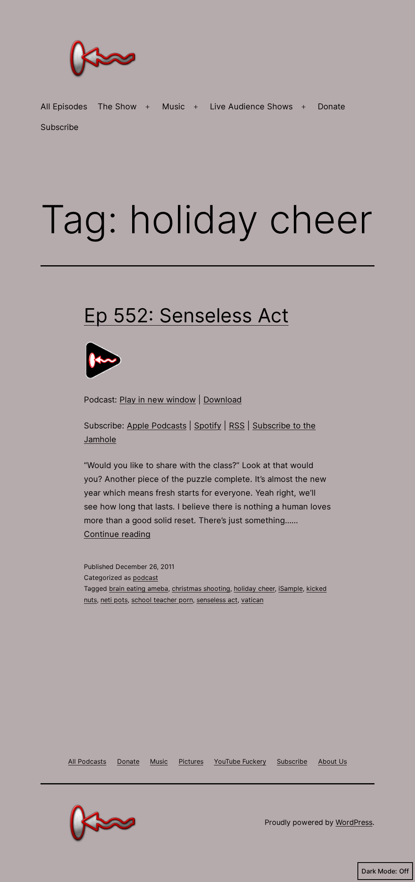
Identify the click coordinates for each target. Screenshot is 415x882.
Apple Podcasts (156, 425)
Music (173, 106)
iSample (290, 588)
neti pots (114, 600)
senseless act (217, 600)
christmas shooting (201, 588)
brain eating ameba (138, 588)
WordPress (354, 822)
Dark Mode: (379, 871)
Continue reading (117, 534)
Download (222, 400)
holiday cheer (254, 588)
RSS (237, 425)
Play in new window (158, 400)
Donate (331, 106)
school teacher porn (162, 600)
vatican (252, 600)
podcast (145, 577)
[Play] (104, 359)
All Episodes (64, 106)
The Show (117, 106)
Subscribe (60, 127)
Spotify (207, 425)
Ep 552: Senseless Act (186, 315)
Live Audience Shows (251, 106)
